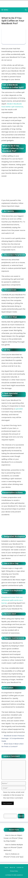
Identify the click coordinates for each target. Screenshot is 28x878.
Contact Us (20, 867)
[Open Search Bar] (26, 9)
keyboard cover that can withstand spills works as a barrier (12, 600)
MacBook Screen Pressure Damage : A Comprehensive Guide (12, 738)
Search (21, 816)
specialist (19, 409)
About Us (12, 867)
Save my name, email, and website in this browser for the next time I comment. (13, 795)
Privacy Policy (14, 871)
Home (6, 867)
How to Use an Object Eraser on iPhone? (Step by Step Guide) (13, 838)
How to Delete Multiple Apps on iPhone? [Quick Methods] (13, 847)
